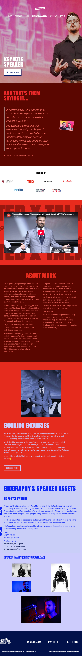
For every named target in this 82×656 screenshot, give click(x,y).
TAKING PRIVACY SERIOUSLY (57, 652)
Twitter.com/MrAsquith (13, 544)
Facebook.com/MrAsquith (15, 546)
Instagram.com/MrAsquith (15, 549)
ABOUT (62, 16)
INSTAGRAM (34, 642)
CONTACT (71, 16)
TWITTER (53, 642)
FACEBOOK (72, 642)
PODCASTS (18, 16)
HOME (10, 16)
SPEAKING (53, 16)
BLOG (27, 16)
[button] (13, 72)
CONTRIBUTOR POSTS (73, 652)
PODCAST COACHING (39, 16)
